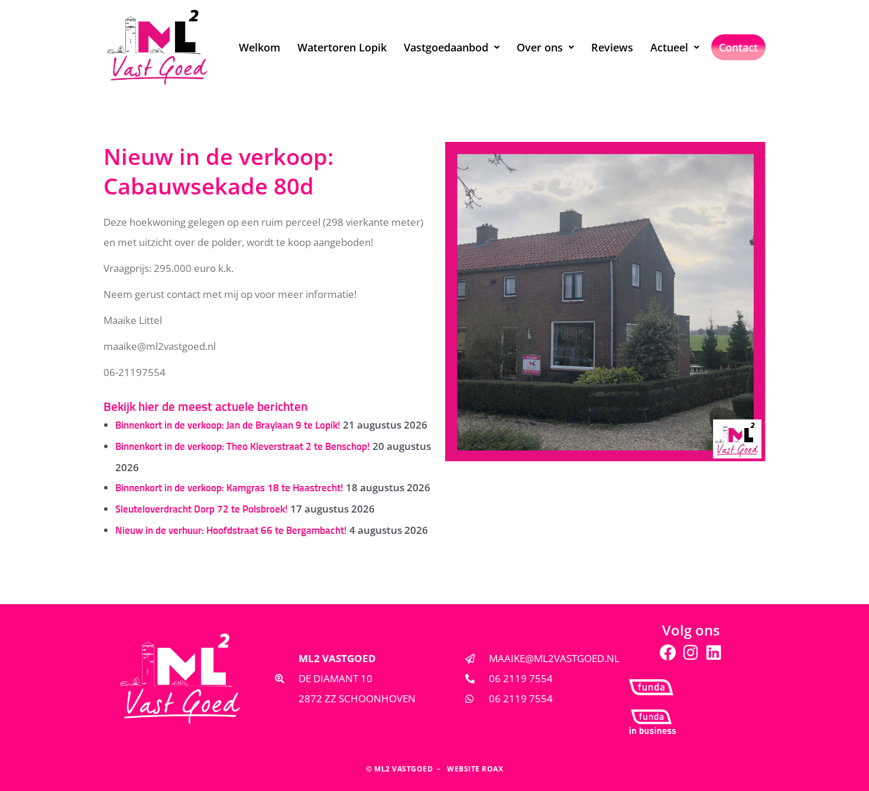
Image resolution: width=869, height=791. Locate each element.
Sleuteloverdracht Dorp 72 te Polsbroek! (201, 510)
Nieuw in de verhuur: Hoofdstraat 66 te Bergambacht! (231, 531)
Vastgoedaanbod (446, 47)
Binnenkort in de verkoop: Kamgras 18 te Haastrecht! (229, 489)
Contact (738, 47)
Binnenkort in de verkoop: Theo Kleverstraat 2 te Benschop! (242, 447)
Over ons (540, 47)
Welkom (259, 47)
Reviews (612, 47)
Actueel (669, 47)
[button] (451, 47)
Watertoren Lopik (342, 47)
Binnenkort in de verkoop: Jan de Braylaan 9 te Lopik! (228, 426)
